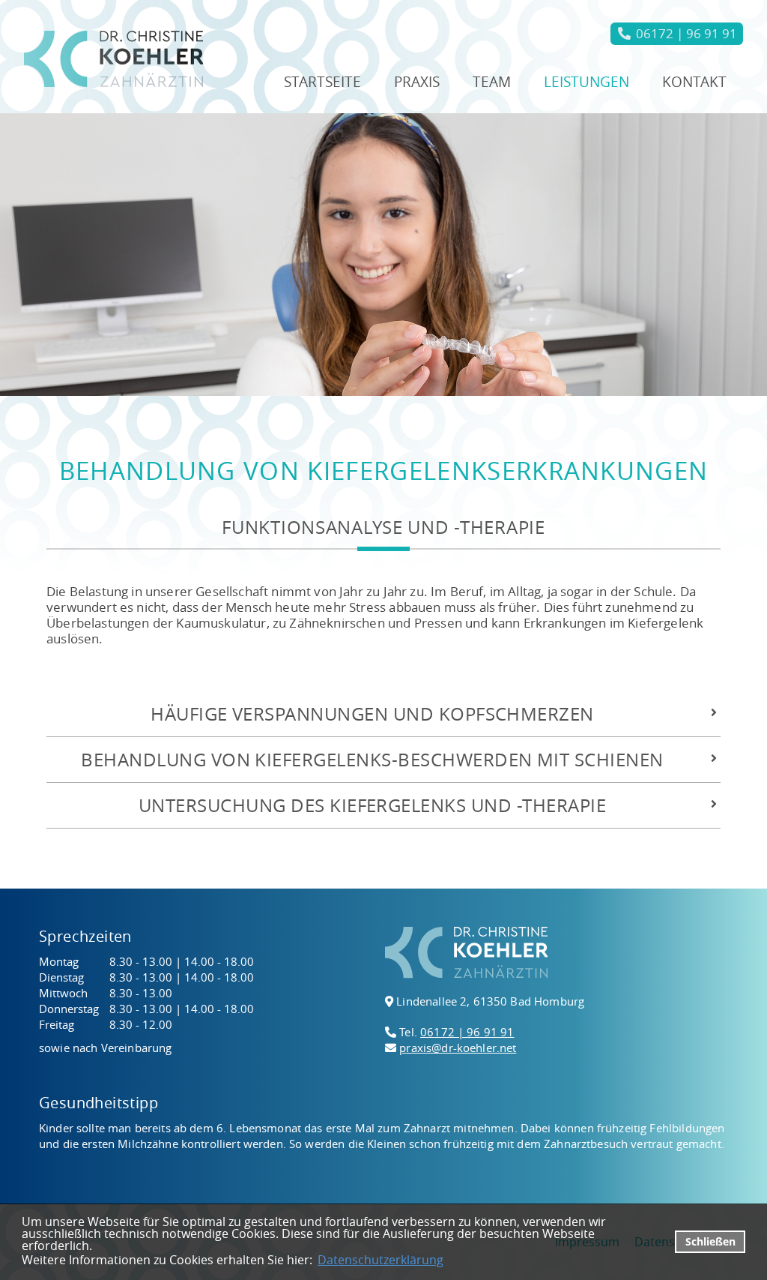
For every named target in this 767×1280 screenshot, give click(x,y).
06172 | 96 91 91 (467, 1031)
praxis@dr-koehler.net (457, 1047)
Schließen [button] (710, 1241)
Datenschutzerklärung (380, 1260)
